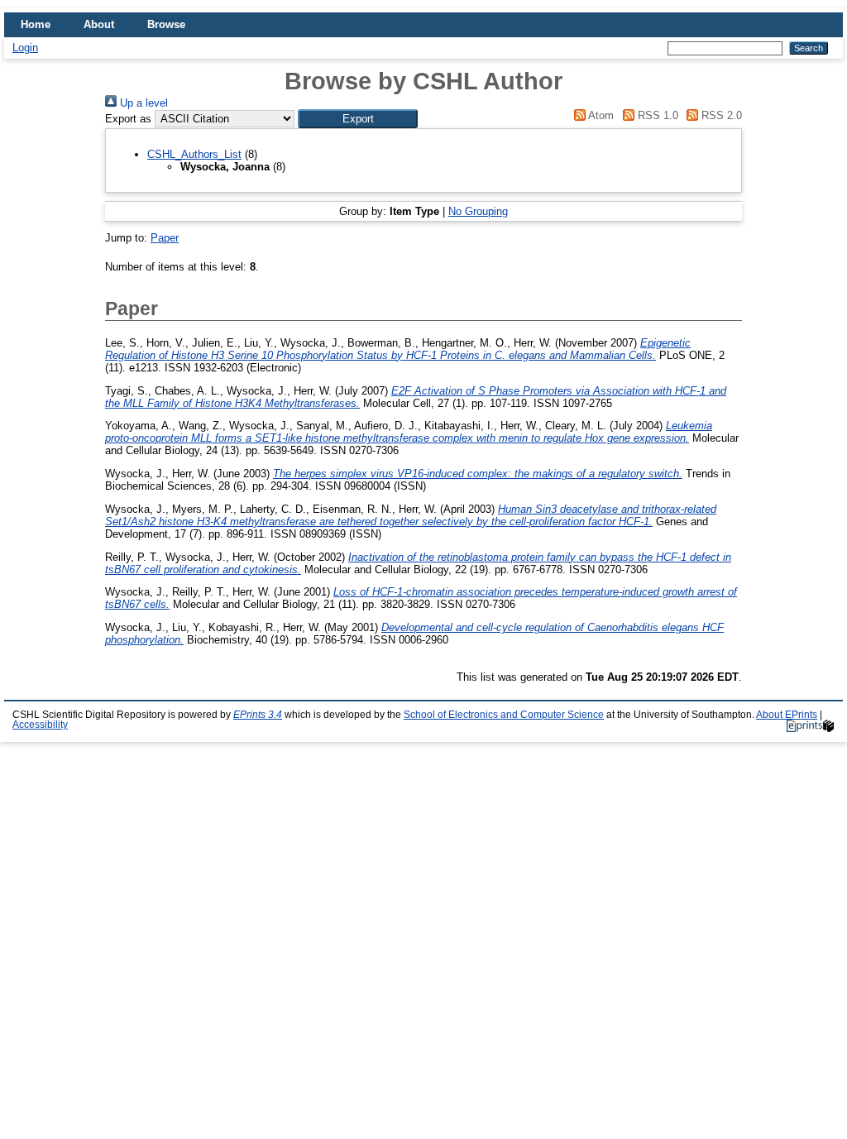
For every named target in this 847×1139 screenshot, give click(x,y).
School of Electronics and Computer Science (504, 715)
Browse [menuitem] (166, 24)
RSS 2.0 (720, 115)
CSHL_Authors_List (194, 154)
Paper (165, 238)
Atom (600, 115)
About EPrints (786, 715)
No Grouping (478, 211)
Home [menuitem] (35, 24)
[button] (358, 118)
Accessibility (40, 725)
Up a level (142, 103)
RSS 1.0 (655, 115)
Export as (128, 118)
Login (25, 47)
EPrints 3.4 (257, 715)
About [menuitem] (99, 24)
